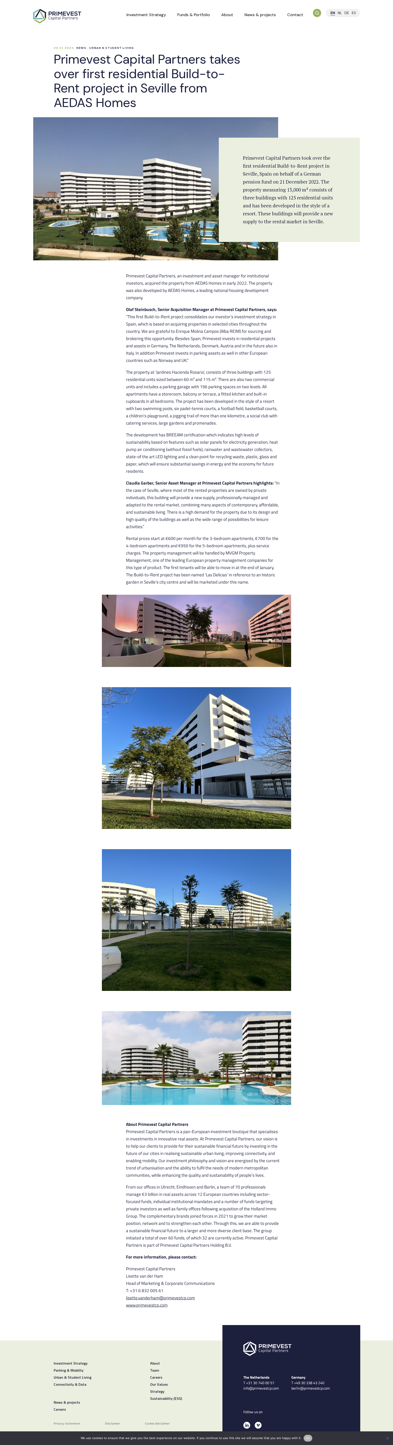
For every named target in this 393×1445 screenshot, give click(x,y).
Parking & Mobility (68, 1371)
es (354, 12)
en (332, 12)
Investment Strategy (146, 14)
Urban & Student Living (72, 1378)
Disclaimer (112, 1423)
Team (154, 1371)
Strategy (157, 1392)
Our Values (159, 1385)
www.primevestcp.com (147, 1305)
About (227, 14)
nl (340, 12)
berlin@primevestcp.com (310, 1388)
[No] (387, 1438)
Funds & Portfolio (193, 14)
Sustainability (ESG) (166, 1399)
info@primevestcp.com (261, 1388)
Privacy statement (67, 1423)
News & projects (260, 14)
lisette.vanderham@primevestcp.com (160, 1297)
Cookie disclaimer (157, 1423)
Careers (60, 1410)
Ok (308, 1438)
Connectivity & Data (70, 1385)
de (347, 12)
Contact (295, 14)
